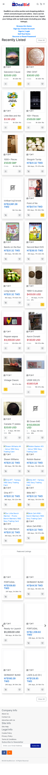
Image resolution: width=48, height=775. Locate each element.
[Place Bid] (5, 84)
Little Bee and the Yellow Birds (12, 116)
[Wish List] (19, 84)
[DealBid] (20, 4)
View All (41, 40)
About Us (5, 714)
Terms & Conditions (9, 739)
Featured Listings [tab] (24, 551)
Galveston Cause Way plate (12, 73)
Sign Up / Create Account (24, 29)
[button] (3, 625)
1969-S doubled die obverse (34, 292)
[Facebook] (4, 753)
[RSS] (9, 753)
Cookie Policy (7, 733)
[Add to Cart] (28, 171)
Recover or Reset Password (24, 36)
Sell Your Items (24, 34)
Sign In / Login (24, 31)
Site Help (5, 727)
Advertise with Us (8, 720)
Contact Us (6, 717)
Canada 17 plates (12, 424)
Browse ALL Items (24, 26)
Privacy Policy (7, 736)
